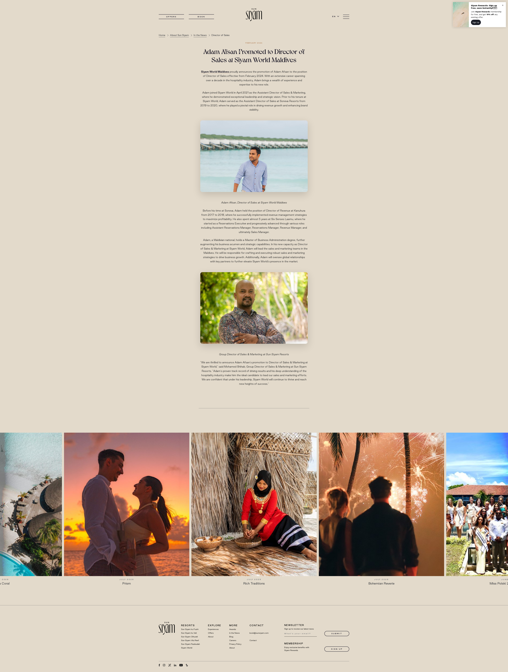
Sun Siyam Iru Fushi (189, 629)
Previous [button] (8, 504)
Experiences (213, 629)
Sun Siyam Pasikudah (190, 644)
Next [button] (499, 504)
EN (334, 16)
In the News (200, 35)
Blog (231, 637)
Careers (232, 640)
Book (201, 17)
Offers (171, 17)
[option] (126, 509)
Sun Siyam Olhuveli (189, 637)
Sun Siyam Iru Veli (189, 633)
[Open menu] (346, 17)
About (210, 637)
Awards (232, 629)
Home (162, 35)
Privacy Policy (235, 644)
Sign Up (336, 649)
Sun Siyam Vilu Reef (190, 640)
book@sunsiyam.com (259, 633)
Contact (253, 640)
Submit (336, 633)
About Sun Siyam (179, 35)
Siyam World (186, 648)
